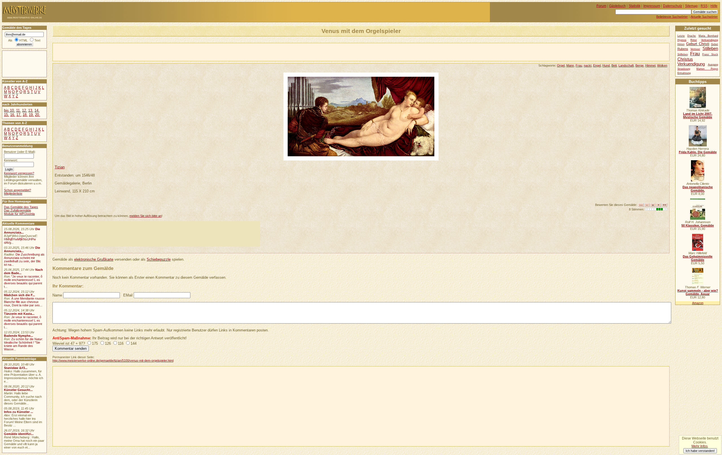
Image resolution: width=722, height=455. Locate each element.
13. (30, 110)
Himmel (650, 65)
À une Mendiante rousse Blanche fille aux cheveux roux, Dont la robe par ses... (24, 302)
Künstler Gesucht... (18, 390)
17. (18, 115)
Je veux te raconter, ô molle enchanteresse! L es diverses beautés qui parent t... (23, 322)
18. (25, 115)
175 (95, 343)
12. (24, 110)
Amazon (697, 303)
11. (18, 110)
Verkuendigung (691, 63)
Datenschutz (672, 6)
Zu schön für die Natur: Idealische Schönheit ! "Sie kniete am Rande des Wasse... (23, 344)
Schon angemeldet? (17, 190)
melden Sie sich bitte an (145, 215)
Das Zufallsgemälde (17, 210)
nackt (587, 65)
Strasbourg (683, 68)
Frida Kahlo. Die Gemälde (698, 152)
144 (134, 343)
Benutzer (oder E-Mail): (20, 151)
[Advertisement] (119, 51)
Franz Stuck (710, 54)
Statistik (634, 6)
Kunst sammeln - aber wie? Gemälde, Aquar (697, 292)
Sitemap (691, 6)
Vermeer (695, 49)
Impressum (651, 6)
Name (57, 295)
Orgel (561, 65)
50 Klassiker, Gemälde (697, 225)
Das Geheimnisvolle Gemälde (697, 258)
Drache (691, 35)
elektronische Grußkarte (93, 259)
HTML (23, 40)
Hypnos (681, 40)
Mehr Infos (700, 446)
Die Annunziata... (22, 230)
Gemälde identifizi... (19, 434)
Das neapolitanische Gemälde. (698, 188)
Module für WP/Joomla (19, 214)
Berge (639, 65)
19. (31, 115)
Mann (570, 65)
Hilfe (713, 6)
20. (37, 115)
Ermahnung (684, 73)
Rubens (682, 48)
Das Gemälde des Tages (21, 207)
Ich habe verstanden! (700, 450)
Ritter (693, 40)
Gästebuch (617, 6)
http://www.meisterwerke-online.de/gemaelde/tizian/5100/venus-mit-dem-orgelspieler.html (112, 360)
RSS (704, 6)
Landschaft (626, 65)
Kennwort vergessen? (19, 173)
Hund (606, 65)
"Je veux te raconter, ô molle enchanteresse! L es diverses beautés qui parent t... (23, 281)
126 (108, 343)
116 (121, 343)
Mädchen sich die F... (19, 295)
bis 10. (9, 110)
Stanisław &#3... (15, 368)
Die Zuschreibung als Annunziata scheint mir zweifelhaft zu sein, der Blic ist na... (24, 259)
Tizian (60, 167)
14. (36, 110)
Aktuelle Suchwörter (704, 16)
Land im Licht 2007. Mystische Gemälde (697, 115)
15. (6, 115)
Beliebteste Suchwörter (672, 16)
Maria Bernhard (708, 35)
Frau (579, 65)
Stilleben (710, 48)
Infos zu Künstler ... (18, 412)
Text (37, 40)
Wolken (662, 65)
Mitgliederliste (13, 193)
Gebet (714, 44)
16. (12, 115)
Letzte (681, 35)
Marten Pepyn (707, 68)
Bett (614, 65)
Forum (601, 6)
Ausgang (713, 64)
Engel (597, 65)
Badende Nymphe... (18, 335)
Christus (685, 59)
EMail (128, 295)
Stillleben (682, 54)
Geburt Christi (697, 44)
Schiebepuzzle (159, 259)
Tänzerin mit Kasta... (19, 313)
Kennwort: (11, 160)
